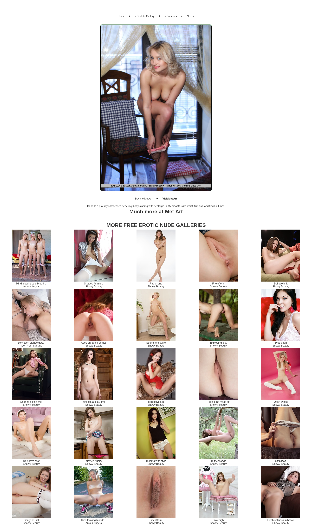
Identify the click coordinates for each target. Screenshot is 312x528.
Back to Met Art (143, 198)
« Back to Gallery (144, 16)
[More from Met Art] (156, 109)
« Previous (170, 16)
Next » (190, 16)
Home (121, 16)
